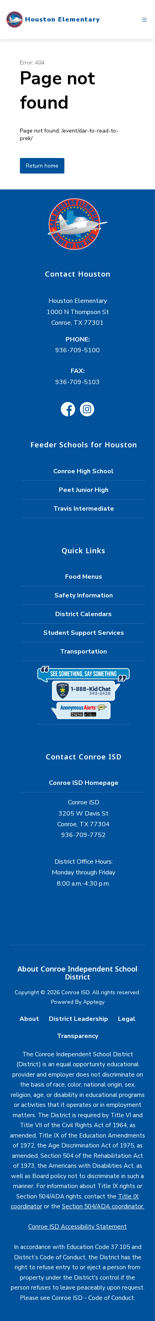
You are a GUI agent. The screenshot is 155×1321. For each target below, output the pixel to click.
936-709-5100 (77, 350)
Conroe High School (83, 471)
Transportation (83, 651)
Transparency (77, 1036)
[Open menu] (144, 19)
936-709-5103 (77, 382)
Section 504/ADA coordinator (102, 1206)
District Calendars (83, 614)
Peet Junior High (83, 490)
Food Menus (83, 576)
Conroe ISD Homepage (83, 783)
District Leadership (78, 1019)
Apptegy (94, 1002)
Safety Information (83, 595)
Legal (127, 1019)
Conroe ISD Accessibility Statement (77, 1227)
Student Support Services (83, 632)
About (29, 1019)
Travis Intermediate (83, 508)
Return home (42, 166)
